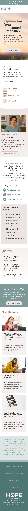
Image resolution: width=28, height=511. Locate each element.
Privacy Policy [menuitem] (7, 502)
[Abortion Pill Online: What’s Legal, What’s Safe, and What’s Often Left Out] (14, 323)
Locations (13, 480)
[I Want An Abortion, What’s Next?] (14, 365)
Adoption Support (13, 195)
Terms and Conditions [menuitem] (18, 502)
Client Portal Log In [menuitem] (14, 4)
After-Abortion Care (14, 199)
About (13, 487)
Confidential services (13, 473)
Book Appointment (13, 50)
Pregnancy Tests (14, 95)
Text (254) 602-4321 (10, 153)
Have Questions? (13, 466)
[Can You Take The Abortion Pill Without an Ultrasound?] (14, 402)
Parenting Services (13, 190)
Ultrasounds (12, 101)
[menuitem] (14, 1)
